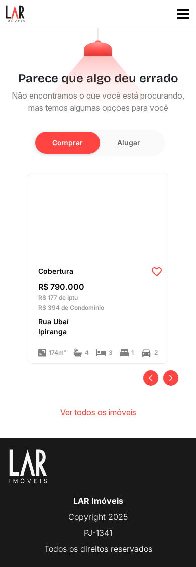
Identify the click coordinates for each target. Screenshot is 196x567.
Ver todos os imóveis (98, 412)
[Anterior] (151, 378)
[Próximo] (171, 378)
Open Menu (183, 14)
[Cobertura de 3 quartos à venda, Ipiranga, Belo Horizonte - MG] (98, 217)
